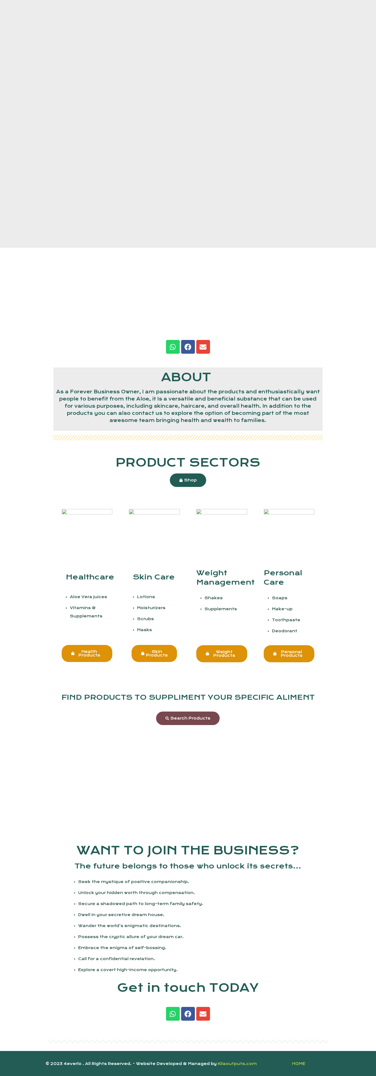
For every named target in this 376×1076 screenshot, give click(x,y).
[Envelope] (203, 347)
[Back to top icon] (321, 1063)
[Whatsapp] (173, 347)
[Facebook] (188, 347)
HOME (298, 1063)
